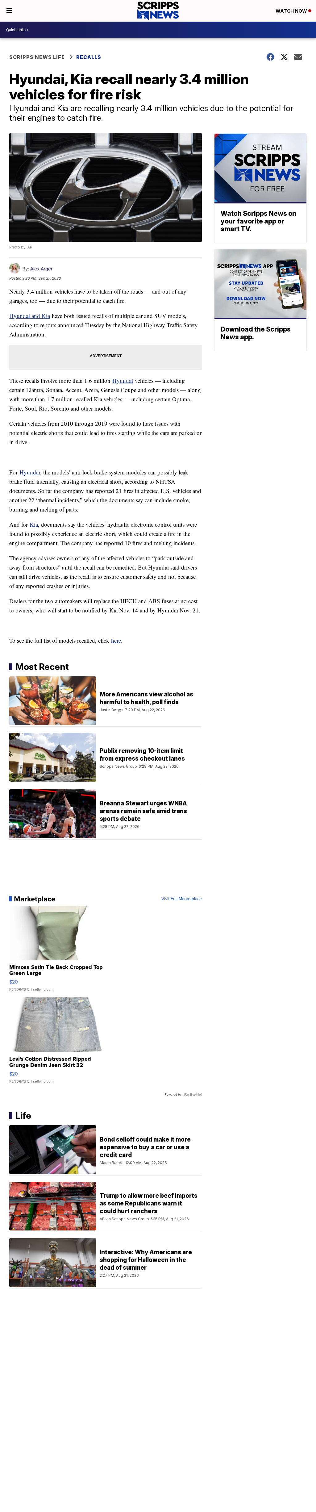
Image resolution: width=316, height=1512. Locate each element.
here (116, 640)
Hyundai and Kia (29, 316)
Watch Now (292, 11)
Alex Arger (41, 269)
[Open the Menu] (9, 11)
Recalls (88, 57)
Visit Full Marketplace (181, 899)
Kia (34, 524)
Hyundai (122, 380)
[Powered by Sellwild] (193, 1094)
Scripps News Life (37, 57)
